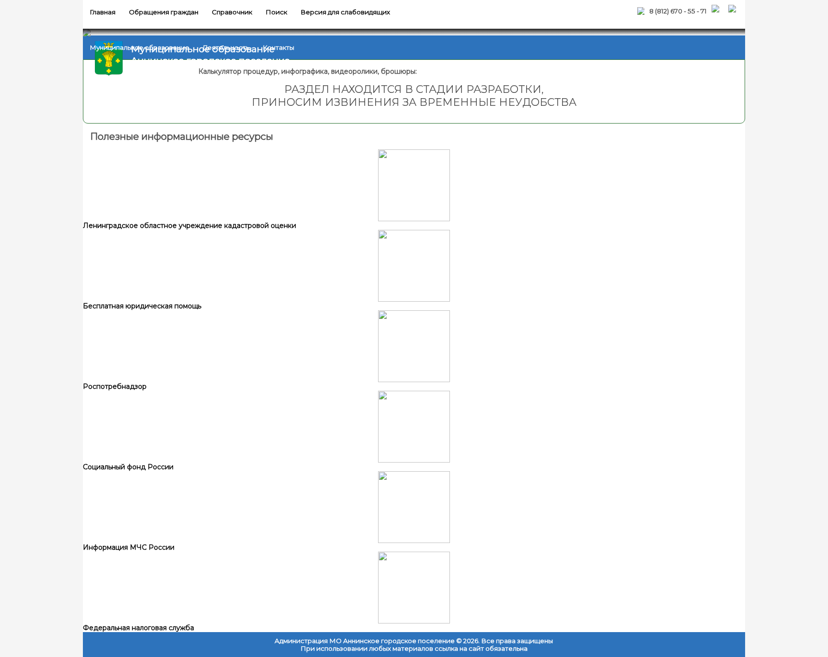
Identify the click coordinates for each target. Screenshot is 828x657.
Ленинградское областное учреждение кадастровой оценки (189, 225)
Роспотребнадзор (115, 386)
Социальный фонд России (128, 467)
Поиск (276, 12)
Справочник (232, 12)
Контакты (278, 47)
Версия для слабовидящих (345, 12)
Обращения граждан (163, 12)
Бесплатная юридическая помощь (142, 306)
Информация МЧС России (128, 547)
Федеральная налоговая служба (138, 627)
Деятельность (226, 47)
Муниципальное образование (139, 47)
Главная (102, 12)
